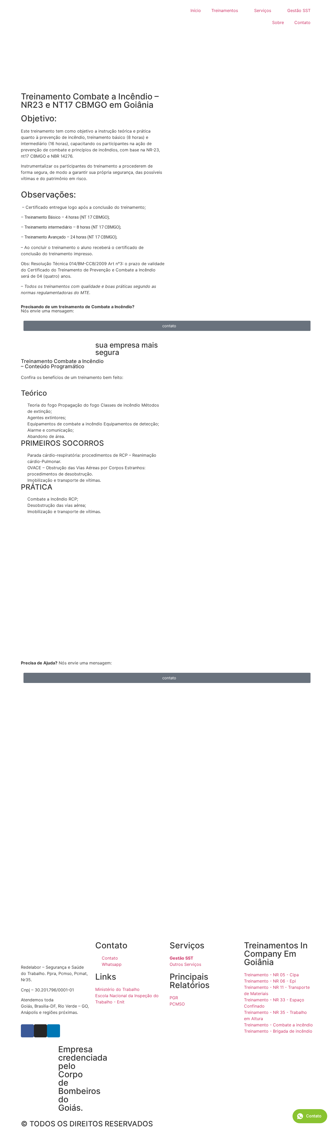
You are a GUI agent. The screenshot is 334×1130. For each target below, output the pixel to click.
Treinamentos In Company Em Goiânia (276, 953)
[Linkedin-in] (53, 1030)
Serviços (262, 10)
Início (195, 10)
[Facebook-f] (27, 1030)
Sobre (278, 22)
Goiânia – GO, (68, 999)
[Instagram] (40, 1030)
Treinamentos (224, 10)
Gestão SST (299, 10)
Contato (302, 22)
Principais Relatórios (190, 981)
